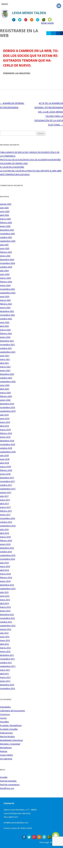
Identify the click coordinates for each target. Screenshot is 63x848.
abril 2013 (4, 603)
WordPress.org (7, 788)
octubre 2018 (6, 448)
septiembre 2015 (7, 555)
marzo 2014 (5, 573)
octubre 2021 (6, 348)
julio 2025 (4, 244)
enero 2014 (5, 581)
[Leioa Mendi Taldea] (5, 15)
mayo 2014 (5, 566)
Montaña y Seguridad (10, 743)
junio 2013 (4, 596)
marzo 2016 (5, 536)
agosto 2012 (5, 629)
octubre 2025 (6, 237)
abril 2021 (4, 363)
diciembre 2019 (7, 403)
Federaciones (6, 732)
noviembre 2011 (7, 658)
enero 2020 (5, 400)
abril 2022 (4, 326)
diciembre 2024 (7, 259)
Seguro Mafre (6, 755)
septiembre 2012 (7, 625)
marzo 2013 (5, 607)
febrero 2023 (6, 303)
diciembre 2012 (7, 614)
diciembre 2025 (7, 229)
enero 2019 (5, 437)
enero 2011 (5, 681)
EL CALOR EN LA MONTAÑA (12, 167)
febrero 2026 (6, 222)
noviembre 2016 (7, 518)
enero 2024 (5, 285)
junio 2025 (4, 248)
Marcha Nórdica (7, 736)
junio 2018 (4, 459)
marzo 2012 (5, 647)
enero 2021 (5, 370)
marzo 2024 (5, 278)
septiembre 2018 (7, 451)
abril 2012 (4, 644)
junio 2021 (4, 355)
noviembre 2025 (7, 233)
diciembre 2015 (7, 547)
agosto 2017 (5, 492)
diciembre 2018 (7, 440)
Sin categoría (6, 758)
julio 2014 (4, 562)
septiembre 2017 (7, 488)
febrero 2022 (6, 333)
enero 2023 (5, 307)
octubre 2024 (6, 266)
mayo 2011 (5, 670)
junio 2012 (4, 636)
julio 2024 (4, 270)
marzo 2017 (5, 507)
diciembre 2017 (7, 477)
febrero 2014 (6, 577)
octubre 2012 (6, 621)
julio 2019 (4, 414)
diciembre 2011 (7, 655)
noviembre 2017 (7, 481)
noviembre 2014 (7, 559)
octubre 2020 (6, 377)
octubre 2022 (6, 318)
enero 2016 (5, 544)
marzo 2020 (5, 392)
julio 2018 (4, 455)
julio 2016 (4, 529)
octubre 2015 (6, 551)
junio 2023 (4, 296)
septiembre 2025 (7, 241)
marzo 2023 (5, 300)
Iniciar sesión (47, 22)
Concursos (5, 714)
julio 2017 (4, 496)
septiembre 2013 (7, 588)
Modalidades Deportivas (11, 740)
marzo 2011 (5, 677)
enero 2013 (5, 610)
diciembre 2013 (7, 584)
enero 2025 (5, 255)
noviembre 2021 (7, 344)
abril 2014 (4, 570)
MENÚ (5, 4)
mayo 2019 (5, 422)
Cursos (3, 718)
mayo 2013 (5, 599)
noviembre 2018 (7, 444)
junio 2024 (4, 274)
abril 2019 (4, 425)
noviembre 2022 (7, 315)
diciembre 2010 (7, 684)
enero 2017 (5, 514)
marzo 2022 (5, 329)
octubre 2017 (6, 485)
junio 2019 (4, 418)
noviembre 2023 (7, 289)
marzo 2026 (5, 218)
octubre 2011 (6, 662)
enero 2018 (5, 474)
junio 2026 (4, 211)
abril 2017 (4, 503)
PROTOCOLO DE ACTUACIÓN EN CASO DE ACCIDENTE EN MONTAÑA (30, 159)
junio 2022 (4, 322)
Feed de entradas (8, 780)
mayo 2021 (5, 359)
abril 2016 (4, 533)
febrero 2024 (6, 281)
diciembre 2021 (7, 340)
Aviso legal (44, 842)
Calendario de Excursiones (12, 710)
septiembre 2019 (7, 411)
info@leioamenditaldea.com (16, 822)
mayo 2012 (5, 640)
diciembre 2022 (7, 311)
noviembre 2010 (7, 688)
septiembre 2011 (7, 666)
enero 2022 (5, 337)
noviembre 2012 (7, 618)
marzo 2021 (5, 366)
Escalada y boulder (9, 729)
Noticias (3, 751)
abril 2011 (4, 673)
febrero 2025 (6, 252)
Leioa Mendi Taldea (29, 13)
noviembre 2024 (7, 263)
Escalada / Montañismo (11, 725)
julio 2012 (4, 633)
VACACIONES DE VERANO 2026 (14, 163)
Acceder (3, 777)
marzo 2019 (5, 429)
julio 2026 (4, 207)
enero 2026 (5, 226)
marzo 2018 (5, 466)
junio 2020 (4, 385)
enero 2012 (5, 651)
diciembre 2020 (7, 374)
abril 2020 (4, 388)
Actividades (5, 706)
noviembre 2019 (7, 407)
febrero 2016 (6, 540)
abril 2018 (4, 462)
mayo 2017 (5, 499)
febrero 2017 (6, 511)
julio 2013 (4, 592)
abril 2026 (4, 215)
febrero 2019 (6, 433)
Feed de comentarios (10, 784)
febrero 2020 (6, 396)
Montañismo (6, 747)
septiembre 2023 (7, 292)
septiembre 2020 (7, 381)
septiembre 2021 (7, 352)
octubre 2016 (6, 522)
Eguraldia (4, 721)
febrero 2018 (6, 470)
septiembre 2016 (7, 525)
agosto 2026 (5, 204)
